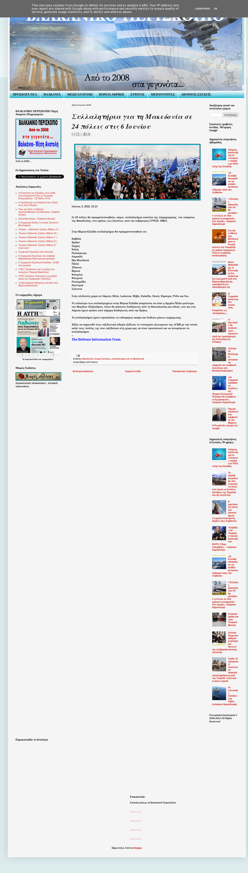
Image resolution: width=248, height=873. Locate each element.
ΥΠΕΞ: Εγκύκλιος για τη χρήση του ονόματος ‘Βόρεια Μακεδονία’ (36, 270)
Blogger (137, 848)
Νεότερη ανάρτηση (83, 371)
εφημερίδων (47, 359)
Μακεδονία (87, 359)
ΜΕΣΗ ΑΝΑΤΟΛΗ (79, 94)
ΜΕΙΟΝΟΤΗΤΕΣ (163, 94)
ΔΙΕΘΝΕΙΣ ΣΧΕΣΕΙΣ (196, 94)
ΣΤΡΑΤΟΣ (137, 94)
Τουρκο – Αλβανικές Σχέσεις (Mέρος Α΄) (38, 229)
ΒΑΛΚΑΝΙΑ (52, 94)
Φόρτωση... (136, 811)
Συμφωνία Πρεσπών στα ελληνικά (35, 252)
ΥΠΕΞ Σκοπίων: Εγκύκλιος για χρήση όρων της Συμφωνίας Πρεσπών (37, 277)
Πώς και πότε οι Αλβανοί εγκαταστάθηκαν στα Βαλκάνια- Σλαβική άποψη (39, 212)
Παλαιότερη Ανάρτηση (184, 371)
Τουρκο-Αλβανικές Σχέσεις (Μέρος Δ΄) (37, 241)
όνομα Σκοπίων (102, 359)
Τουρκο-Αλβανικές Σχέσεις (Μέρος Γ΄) (37, 237)
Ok (215, 8)
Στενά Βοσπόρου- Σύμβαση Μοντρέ (36, 218)
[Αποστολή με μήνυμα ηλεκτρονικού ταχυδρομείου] (73, 134)
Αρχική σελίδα (133, 371)
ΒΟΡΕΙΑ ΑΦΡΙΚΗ (111, 94)
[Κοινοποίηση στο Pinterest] (89, 134)
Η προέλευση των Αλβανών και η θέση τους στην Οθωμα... (38, 204)
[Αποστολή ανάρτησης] (77, 355)
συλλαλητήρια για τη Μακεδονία (127, 359)
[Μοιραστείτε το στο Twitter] (81, 134)
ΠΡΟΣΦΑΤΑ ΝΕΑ (25, 94)
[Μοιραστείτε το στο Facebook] (85, 134)
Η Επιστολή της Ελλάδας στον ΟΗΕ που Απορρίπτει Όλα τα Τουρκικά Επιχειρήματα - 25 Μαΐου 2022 (36, 196)
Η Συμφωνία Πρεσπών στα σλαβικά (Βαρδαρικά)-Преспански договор (36, 257)
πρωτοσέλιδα (31, 359)
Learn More (202, 8)
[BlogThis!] (78, 134)
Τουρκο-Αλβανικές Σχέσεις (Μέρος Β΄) (37, 233)
